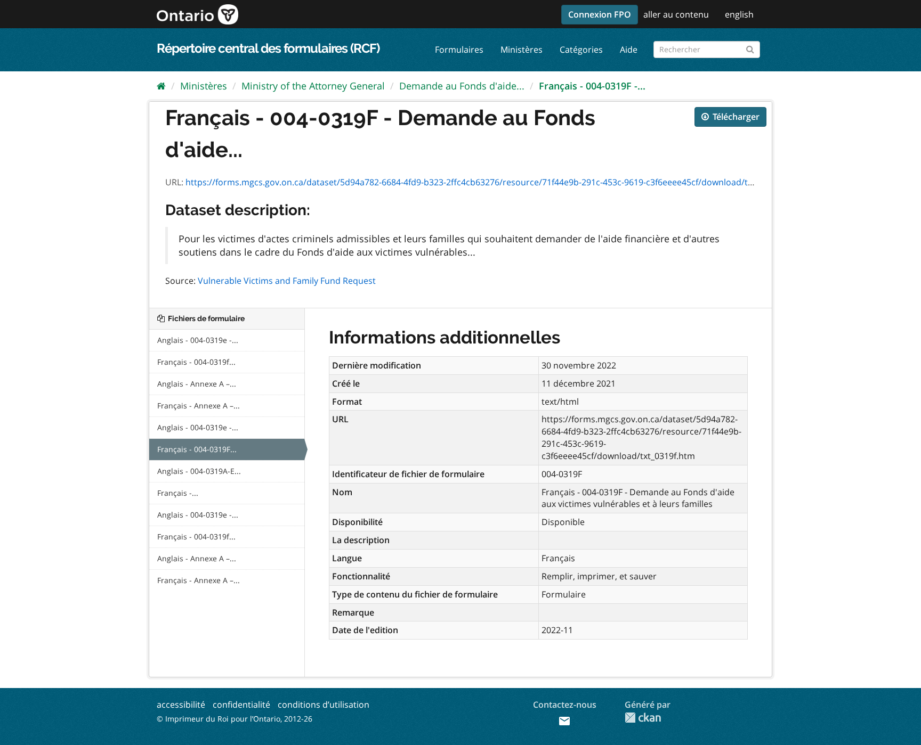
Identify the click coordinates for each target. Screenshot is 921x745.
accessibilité (181, 704)
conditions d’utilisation (323, 704)
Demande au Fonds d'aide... (461, 85)
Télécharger (735, 116)
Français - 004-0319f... (196, 362)
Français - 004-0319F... (197, 449)
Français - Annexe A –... (198, 405)
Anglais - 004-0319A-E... (199, 471)
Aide (628, 49)
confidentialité (241, 704)
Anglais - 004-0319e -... (197, 340)
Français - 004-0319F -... (592, 85)
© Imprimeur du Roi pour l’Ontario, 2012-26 (234, 719)
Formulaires (459, 49)
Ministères (521, 49)
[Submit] (750, 47)
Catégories (581, 49)
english (739, 14)
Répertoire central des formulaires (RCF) (268, 48)
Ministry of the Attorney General (313, 85)
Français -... (177, 493)
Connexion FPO (599, 14)
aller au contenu (676, 14)
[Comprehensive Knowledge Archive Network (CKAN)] (643, 717)
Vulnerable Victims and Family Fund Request (287, 280)
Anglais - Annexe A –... (196, 384)
